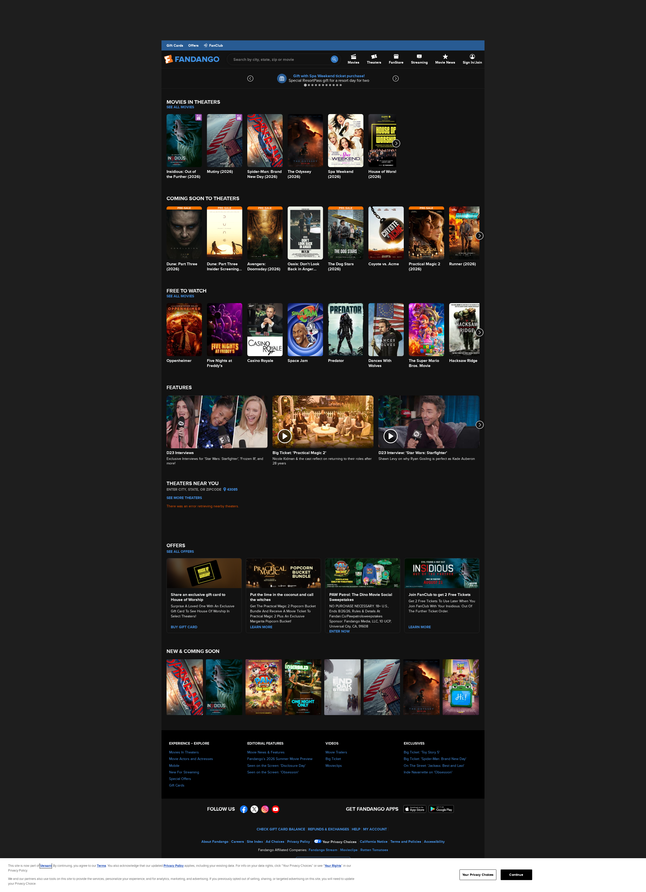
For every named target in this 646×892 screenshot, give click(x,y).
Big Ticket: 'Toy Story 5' (422, 752)
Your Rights (333, 865)
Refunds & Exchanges (328, 829)
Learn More (420, 626)
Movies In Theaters (184, 752)
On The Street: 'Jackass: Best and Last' (434, 765)
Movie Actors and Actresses (191, 758)
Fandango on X (254, 809)
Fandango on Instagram (265, 809)
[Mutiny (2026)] (382, 687)
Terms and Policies (405, 841)
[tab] (305, 85)
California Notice (374, 841)
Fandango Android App (441, 809)
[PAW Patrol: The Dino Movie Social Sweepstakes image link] (362, 572)
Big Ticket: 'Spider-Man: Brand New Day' (435, 758)
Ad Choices (275, 841)
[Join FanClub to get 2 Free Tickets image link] (442, 572)
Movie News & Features (266, 752)
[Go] (334, 59)
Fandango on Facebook (244, 809)
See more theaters (184, 497)
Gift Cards (175, 45)
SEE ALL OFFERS (180, 551)
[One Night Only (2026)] (303, 687)
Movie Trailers (336, 752)
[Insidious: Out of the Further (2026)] (224, 687)
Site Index (255, 841)
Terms (101, 865)
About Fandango (214, 841)
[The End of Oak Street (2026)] (342, 687)
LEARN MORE (261, 626)
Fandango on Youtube (275, 809)
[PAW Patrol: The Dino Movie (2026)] (264, 687)
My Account (375, 829)
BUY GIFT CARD (184, 626)
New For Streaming (184, 772)
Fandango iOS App (414, 809)
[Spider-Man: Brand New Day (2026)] (185, 687)
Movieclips (334, 765)
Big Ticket (333, 758)
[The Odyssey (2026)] (421, 687)
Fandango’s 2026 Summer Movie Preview (279, 758)
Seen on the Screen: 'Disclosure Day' (276, 765)
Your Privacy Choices (339, 841)
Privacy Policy (298, 841)
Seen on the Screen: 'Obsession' (273, 772)
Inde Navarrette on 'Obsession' (428, 772)
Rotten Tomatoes (374, 849)
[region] (323, 875)
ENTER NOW (339, 631)
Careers (237, 841)
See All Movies (180, 107)
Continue (516, 874)
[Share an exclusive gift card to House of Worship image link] (204, 572)
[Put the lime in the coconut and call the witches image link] (283, 572)
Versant (45, 865)
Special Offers (180, 778)
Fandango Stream (323, 849)
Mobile (174, 765)
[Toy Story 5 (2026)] (461, 687)
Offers (193, 45)
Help (356, 829)
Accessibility (434, 841)
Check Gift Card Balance (281, 829)
